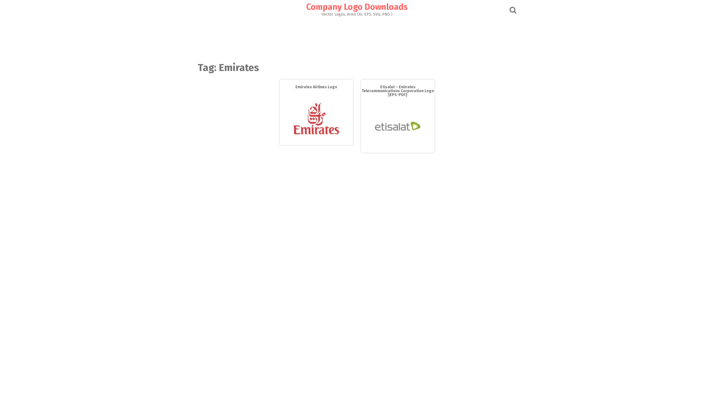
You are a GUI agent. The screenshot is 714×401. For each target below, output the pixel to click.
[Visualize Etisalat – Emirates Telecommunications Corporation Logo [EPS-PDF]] (397, 148)
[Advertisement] (357, 38)
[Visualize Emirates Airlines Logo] (316, 140)
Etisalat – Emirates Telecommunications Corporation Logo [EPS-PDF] (398, 91)
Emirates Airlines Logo (316, 87)
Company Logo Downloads (357, 7)
